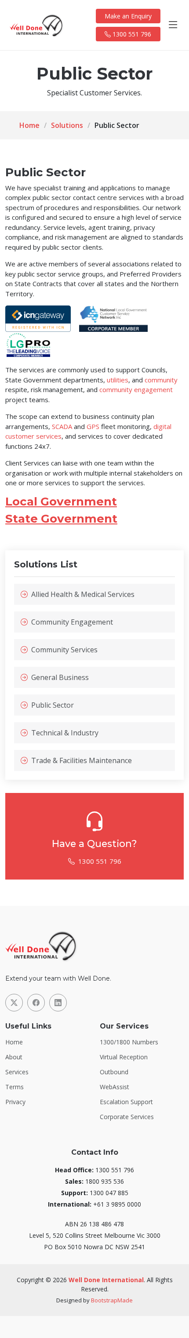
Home (29, 125)
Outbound (114, 1072)
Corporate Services (127, 1117)
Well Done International (106, 1280)
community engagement (136, 389)
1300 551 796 (131, 34)
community (161, 379)
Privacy (15, 1102)
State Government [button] (61, 519)
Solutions (67, 125)
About (13, 1057)
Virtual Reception (124, 1057)
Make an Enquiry (128, 16)
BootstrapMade (112, 1300)
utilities (117, 379)
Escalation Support (126, 1102)
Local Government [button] (61, 501)
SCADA (62, 426)
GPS (93, 426)
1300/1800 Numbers (129, 1042)
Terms (14, 1087)
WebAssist (114, 1087)
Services (17, 1072)
